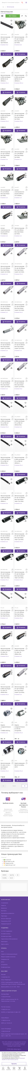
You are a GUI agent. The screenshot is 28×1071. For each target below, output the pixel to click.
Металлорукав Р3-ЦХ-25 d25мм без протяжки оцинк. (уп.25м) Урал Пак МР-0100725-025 (19, 307)
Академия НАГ (5, 959)
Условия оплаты (5, 934)
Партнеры (4, 916)
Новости (3, 905)
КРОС (2, 962)
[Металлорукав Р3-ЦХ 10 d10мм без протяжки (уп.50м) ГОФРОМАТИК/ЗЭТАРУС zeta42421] (21, 25)
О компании (4, 903)
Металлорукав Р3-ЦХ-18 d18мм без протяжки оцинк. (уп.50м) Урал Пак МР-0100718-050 (5, 384)
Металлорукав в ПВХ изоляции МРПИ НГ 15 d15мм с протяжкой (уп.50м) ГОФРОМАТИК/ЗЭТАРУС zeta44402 (5, 116)
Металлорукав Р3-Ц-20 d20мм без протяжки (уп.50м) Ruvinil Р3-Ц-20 (19, 613)
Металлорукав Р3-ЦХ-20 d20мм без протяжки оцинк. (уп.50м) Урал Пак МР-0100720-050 (20, 345)
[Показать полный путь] (3, 7)
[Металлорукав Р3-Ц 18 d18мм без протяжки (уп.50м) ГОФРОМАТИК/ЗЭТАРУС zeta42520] (21, 140)
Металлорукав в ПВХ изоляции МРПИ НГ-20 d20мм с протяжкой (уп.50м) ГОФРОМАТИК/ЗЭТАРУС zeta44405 (19, 78)
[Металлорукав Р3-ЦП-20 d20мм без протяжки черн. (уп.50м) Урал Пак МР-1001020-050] (21, 522)
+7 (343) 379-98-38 (5, 996)
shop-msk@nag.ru (6, 979)
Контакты (3, 911)
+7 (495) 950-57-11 (5, 977)
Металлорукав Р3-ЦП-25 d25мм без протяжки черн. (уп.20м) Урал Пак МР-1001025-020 (19, 575)
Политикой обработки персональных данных (13, 1059)
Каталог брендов (6, 918)
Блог (2, 951)
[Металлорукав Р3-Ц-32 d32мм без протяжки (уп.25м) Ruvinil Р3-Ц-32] (7, 598)
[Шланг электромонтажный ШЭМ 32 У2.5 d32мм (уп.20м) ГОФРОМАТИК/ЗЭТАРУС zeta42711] (21, 178)
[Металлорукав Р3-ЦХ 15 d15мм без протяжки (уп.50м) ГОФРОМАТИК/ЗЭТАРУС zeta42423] (7, 140)
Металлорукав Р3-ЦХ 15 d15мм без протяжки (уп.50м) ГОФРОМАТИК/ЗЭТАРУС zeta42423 (5, 154)
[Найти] (22, 2)
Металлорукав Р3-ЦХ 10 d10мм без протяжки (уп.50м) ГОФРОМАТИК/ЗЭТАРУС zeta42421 (19, 40)
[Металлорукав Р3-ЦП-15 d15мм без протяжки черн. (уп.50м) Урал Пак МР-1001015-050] (7, 560)
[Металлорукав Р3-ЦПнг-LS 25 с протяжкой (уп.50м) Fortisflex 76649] (7, 751)
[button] (25, 16)
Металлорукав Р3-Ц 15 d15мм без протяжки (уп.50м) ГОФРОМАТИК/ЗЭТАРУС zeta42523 (5, 192)
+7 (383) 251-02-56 (5, 1020)
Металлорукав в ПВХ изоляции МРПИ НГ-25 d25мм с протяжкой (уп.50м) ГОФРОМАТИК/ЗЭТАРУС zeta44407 (5, 78)
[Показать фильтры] (25, 16)
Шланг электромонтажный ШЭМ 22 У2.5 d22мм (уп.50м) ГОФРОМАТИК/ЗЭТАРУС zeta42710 (5, 231)
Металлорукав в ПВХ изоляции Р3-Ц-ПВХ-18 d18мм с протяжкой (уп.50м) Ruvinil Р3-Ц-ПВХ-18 (5, 498)
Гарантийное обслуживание (9, 939)
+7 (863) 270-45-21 (5, 1009)
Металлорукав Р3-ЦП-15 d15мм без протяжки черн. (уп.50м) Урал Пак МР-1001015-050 (5, 575)
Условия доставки (6, 936)
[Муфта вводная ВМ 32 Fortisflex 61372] (21, 751)
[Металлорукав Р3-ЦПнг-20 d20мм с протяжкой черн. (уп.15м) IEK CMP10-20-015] (7, 25)
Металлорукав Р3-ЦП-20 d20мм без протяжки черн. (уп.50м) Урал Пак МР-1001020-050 (20, 536)
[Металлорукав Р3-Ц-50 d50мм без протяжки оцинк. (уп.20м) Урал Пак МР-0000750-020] (7, 254)
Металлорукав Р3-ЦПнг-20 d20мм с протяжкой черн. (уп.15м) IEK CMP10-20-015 (5, 40)
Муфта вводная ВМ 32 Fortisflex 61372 (20, 765)
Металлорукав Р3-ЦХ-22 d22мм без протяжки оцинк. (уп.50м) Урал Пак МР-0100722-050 (5, 345)
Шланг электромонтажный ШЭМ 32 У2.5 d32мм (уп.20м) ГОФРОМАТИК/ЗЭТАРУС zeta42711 (19, 192)
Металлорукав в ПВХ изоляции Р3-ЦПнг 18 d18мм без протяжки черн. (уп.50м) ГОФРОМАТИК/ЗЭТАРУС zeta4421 (20, 651)
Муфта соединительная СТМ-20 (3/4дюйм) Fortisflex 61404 (20, 728)
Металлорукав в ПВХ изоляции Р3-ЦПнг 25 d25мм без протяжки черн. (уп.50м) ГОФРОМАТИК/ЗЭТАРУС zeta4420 (6, 651)
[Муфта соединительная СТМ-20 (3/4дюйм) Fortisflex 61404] (21, 713)
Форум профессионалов (8, 956)
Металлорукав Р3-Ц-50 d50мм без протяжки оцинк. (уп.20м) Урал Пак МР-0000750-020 (5, 269)
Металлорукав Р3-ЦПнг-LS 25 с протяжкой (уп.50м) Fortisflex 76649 (5, 766)
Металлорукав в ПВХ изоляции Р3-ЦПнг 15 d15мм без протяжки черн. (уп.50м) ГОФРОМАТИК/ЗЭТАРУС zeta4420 (6, 689)
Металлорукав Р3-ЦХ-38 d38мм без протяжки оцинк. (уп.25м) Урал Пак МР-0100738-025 (20, 269)
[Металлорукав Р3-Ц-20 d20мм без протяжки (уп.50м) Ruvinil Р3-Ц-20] (21, 598)
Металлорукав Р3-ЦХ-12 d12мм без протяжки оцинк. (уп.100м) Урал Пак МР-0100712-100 (19, 384)
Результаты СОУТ (6, 921)
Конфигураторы (5, 967)
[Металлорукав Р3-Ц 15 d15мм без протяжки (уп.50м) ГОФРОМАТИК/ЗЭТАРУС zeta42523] (7, 178)
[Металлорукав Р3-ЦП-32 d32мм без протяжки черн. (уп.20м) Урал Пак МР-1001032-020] (21, 484)
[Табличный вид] (2, 16)
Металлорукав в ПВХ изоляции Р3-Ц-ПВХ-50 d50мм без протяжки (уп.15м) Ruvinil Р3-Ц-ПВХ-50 (19, 422)
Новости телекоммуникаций (9, 954)
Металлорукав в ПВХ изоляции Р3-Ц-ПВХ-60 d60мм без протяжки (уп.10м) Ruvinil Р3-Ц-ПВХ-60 (5, 422)
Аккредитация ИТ (6, 924)
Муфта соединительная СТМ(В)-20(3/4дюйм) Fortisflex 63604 (6, 728)
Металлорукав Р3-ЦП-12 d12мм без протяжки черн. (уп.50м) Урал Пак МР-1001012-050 (5, 536)
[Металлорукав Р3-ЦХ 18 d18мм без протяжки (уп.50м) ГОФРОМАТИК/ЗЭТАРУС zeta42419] (21, 101)
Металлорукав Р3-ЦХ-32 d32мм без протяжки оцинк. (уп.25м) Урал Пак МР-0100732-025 (6, 307)
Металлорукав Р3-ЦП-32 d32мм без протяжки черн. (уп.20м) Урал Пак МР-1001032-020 (20, 498)
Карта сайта (4, 944)
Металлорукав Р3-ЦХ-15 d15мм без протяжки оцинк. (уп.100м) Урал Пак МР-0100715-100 (19, 689)
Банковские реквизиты (7, 913)
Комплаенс (4, 941)
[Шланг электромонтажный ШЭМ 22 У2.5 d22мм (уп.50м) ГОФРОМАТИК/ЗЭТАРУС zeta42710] (7, 216)
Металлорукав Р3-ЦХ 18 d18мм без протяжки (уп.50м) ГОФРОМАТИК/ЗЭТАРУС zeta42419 (19, 116)
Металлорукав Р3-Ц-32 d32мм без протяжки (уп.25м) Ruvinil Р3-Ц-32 (5, 613)
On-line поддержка (6, 931)
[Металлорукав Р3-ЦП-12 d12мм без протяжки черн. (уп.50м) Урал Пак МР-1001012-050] (7, 522)
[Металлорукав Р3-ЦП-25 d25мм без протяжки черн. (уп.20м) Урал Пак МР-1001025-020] (21, 560)
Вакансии (4, 908)
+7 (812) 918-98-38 (5, 1031)
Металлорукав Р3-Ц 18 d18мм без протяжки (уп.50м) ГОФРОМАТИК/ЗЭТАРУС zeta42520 (19, 154)
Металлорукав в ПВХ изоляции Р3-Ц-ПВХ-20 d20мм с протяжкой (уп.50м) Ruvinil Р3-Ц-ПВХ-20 (19, 460)
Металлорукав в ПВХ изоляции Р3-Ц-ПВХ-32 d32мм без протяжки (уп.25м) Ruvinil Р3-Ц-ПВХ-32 (5, 460)
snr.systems (4, 964)
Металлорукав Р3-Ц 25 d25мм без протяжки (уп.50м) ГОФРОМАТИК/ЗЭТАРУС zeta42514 (19, 231)
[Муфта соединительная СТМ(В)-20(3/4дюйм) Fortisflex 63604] (7, 713)
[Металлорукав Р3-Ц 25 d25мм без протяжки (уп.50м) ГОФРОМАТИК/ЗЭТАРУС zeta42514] (21, 216)
